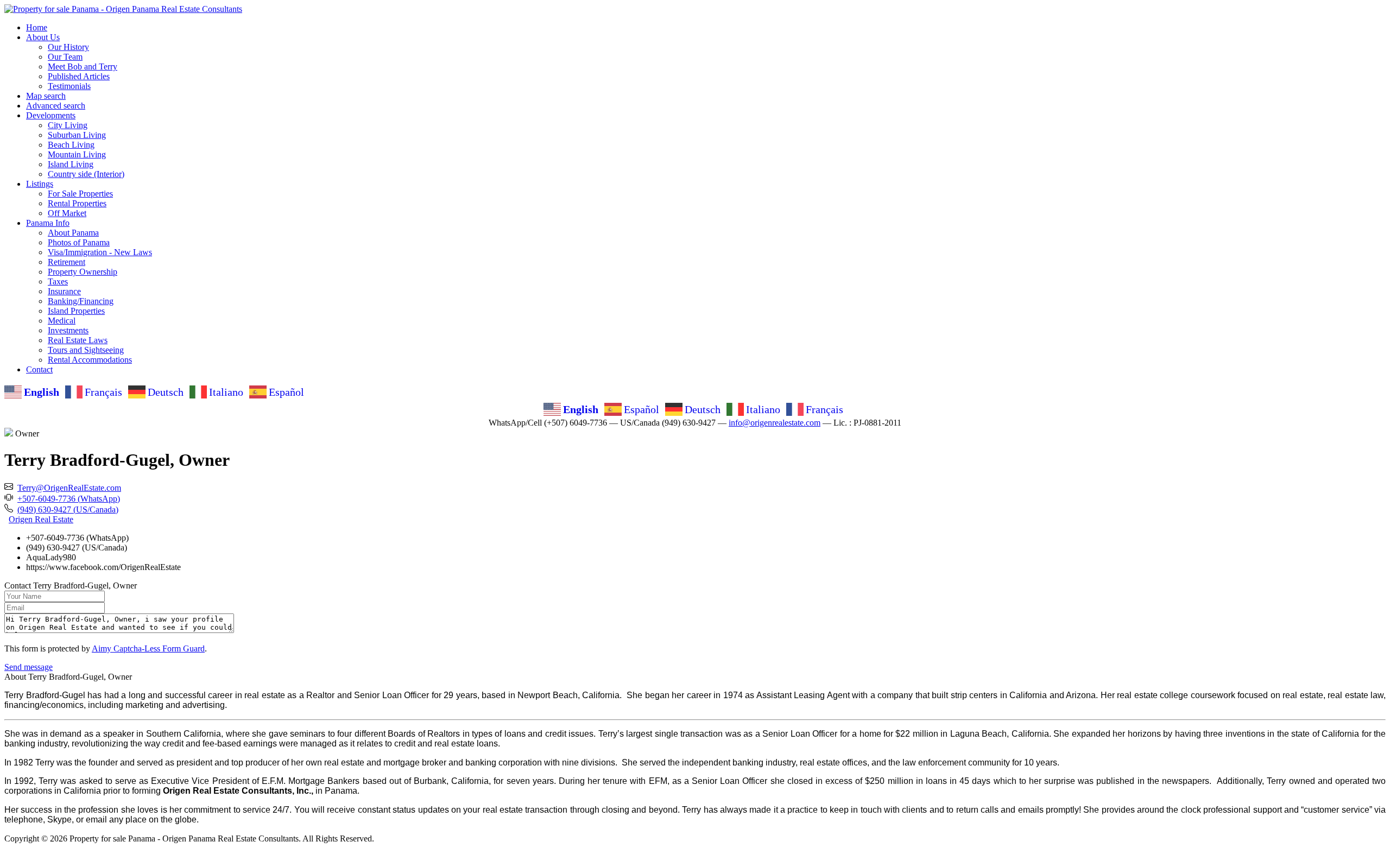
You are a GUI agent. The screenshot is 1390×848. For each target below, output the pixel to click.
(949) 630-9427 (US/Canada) (67, 509)
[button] (43, 37)
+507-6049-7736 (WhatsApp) (68, 498)
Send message (28, 667)
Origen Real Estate (41, 519)
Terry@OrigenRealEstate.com (69, 487)
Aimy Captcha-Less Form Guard (148, 648)
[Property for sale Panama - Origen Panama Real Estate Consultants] (123, 9)
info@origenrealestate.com (774, 422)
